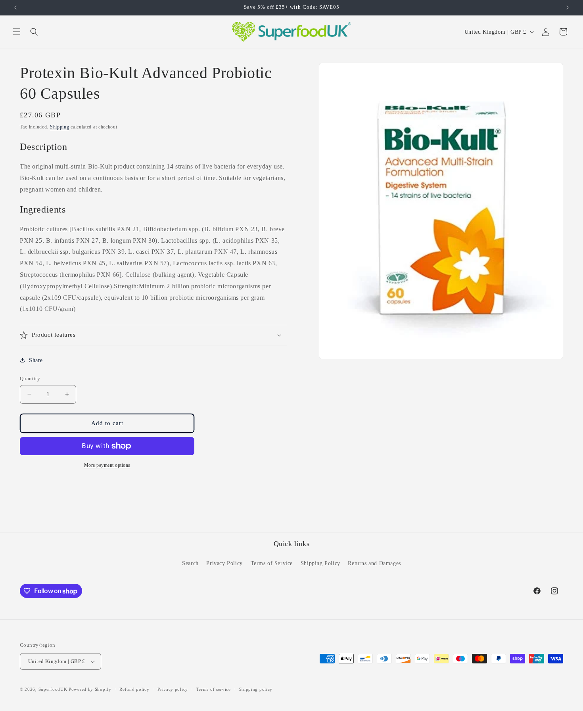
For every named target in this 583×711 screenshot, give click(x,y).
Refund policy (134, 689)
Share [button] (36, 360)
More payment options (107, 465)
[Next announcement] (567, 7)
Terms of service (213, 689)
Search (190, 563)
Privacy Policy (224, 563)
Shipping (59, 127)
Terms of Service (272, 563)
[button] (16, 31)
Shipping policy (256, 689)
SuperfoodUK (52, 689)
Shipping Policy (320, 563)
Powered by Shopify (90, 689)
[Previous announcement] (15, 7)
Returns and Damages (374, 563)
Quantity (30, 378)
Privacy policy (172, 689)
